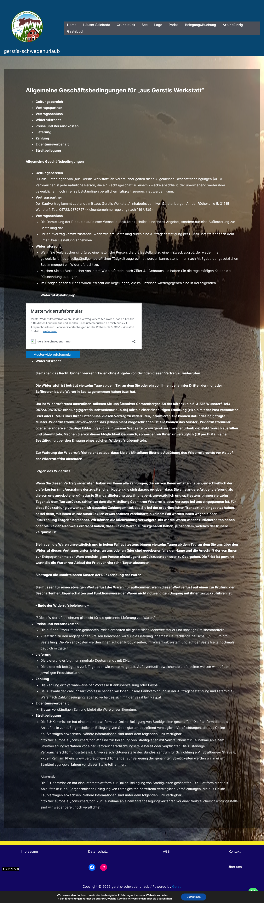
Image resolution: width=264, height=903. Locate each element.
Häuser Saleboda (96, 25)
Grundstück (126, 25)
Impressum (29, 851)
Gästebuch (75, 31)
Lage (158, 25)
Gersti (176, 886)
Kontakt (235, 851)
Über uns (234, 867)
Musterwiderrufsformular (52, 354)
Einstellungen (73, 898)
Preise (174, 25)
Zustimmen (194, 897)
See (145, 25)
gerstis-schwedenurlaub (32, 51)
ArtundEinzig (233, 25)
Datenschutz (98, 851)
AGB (166, 851)
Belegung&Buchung (200, 25)
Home (71, 25)
